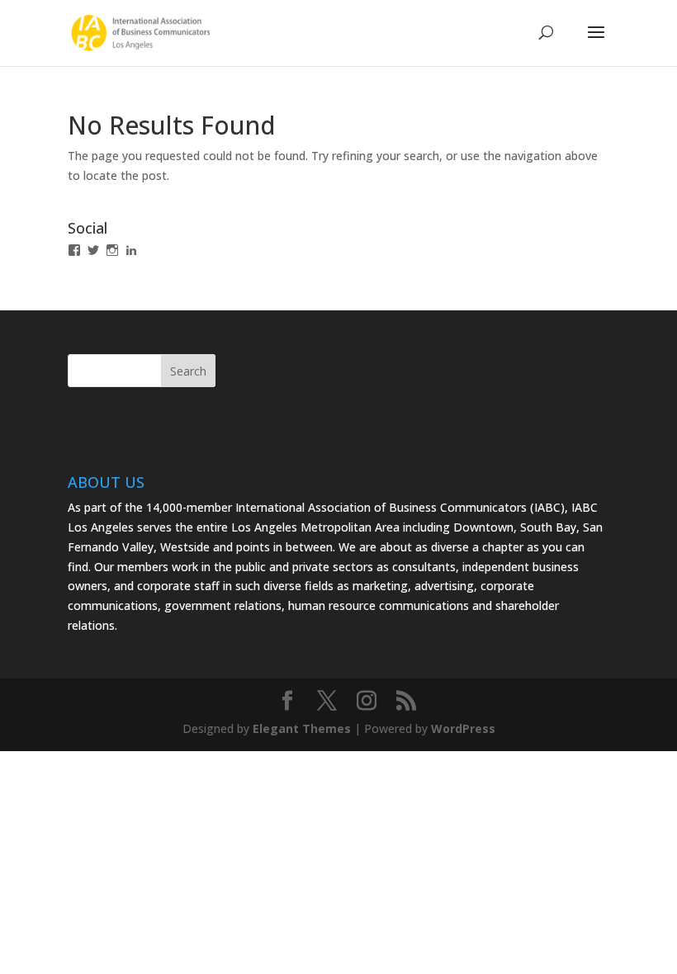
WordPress (463, 728)
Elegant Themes (302, 728)
